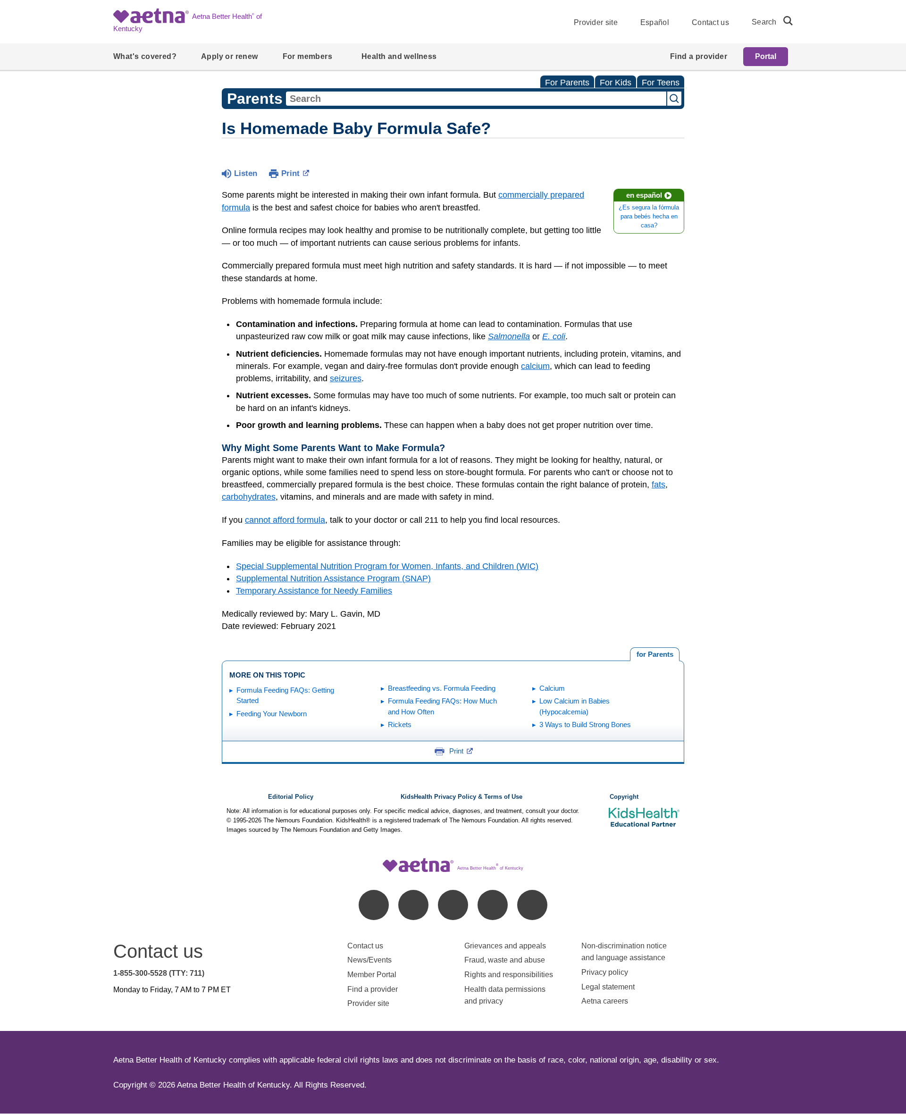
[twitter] (453, 905)
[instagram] (493, 905)
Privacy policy (604, 972)
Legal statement (609, 987)
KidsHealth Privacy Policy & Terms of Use (461, 797)
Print (290, 173)
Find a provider (372, 989)
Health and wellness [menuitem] (399, 56)
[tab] (655, 654)
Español (654, 22)
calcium (535, 366)
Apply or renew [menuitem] (229, 56)
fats (658, 484)
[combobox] (476, 99)
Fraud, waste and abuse (504, 960)
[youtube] (532, 905)
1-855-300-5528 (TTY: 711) (158, 973)
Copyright (624, 797)
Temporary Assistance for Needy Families (314, 590)
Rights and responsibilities (508, 975)
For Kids (615, 82)
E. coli (553, 336)
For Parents (567, 82)
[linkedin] (413, 905)
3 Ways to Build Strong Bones (585, 724)
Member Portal (371, 975)
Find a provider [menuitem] (698, 56)
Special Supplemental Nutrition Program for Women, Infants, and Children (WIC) (387, 566)
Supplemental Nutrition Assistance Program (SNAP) (333, 578)
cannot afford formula (285, 520)
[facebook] (374, 905)
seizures (345, 378)
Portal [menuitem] (765, 56)
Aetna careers (604, 1001)
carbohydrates (249, 497)
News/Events (369, 960)
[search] (784, 20)
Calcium (552, 688)
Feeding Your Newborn (271, 714)
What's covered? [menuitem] (144, 56)
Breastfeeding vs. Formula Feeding (441, 688)
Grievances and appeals (505, 946)
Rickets (399, 724)
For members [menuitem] (307, 56)
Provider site (596, 22)
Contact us (710, 22)
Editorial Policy (290, 797)
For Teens (661, 82)
